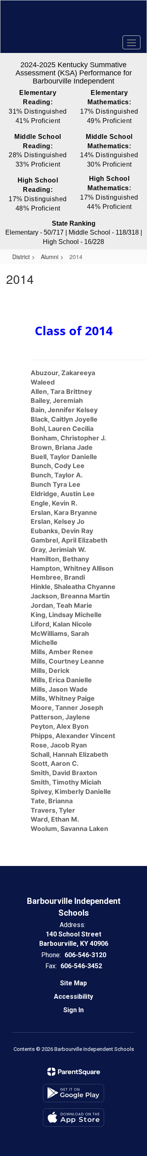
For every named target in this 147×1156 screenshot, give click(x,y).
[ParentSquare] (73, 1072)
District (21, 257)
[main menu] (131, 42)
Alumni (49, 257)
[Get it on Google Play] (73, 1093)
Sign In (73, 1010)
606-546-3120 (85, 955)
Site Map (73, 983)
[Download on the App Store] (73, 1117)
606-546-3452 (81, 966)
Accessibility (73, 996)
